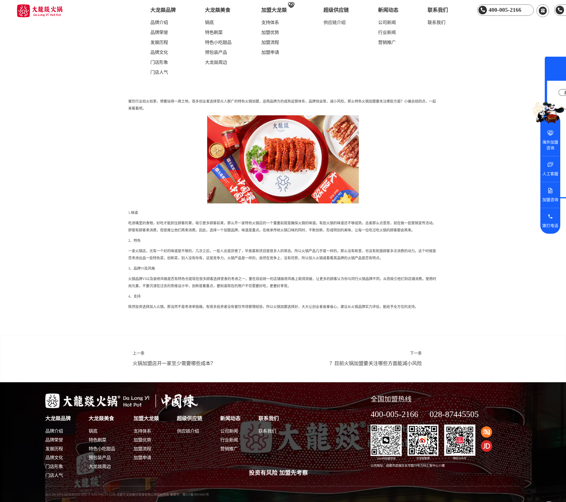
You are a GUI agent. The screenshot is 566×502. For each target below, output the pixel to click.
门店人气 (159, 72)
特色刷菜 (214, 32)
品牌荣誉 (159, 32)
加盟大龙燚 (277, 9)
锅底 (209, 22)
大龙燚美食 (217, 10)
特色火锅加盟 (248, 101)
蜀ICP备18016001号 (195, 494)
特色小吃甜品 (218, 42)
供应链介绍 (334, 22)
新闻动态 (388, 10)
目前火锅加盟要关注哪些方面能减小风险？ (375, 363)
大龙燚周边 (216, 62)
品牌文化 (159, 52)
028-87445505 (454, 414)
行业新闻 (387, 32)
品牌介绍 (159, 22)
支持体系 (270, 22)
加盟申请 (270, 52)
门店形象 (159, 62)
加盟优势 (270, 32)
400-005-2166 (394, 414)
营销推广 (387, 42)
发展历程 (159, 42)
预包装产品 (216, 52)
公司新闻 (387, 22)
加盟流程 (270, 42)
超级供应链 (336, 10)
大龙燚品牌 (163, 10)
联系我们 (438, 10)
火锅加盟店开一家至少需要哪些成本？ (174, 363)
